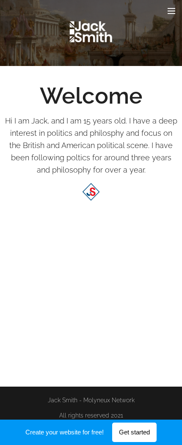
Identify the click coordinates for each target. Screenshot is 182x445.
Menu (171, 10)
